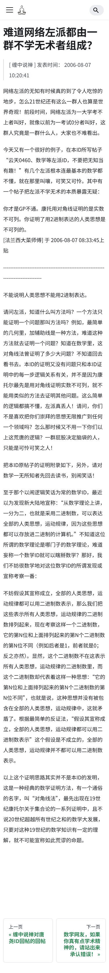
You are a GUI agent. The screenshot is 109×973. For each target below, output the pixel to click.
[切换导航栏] (9, 10)
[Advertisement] (54, 876)
